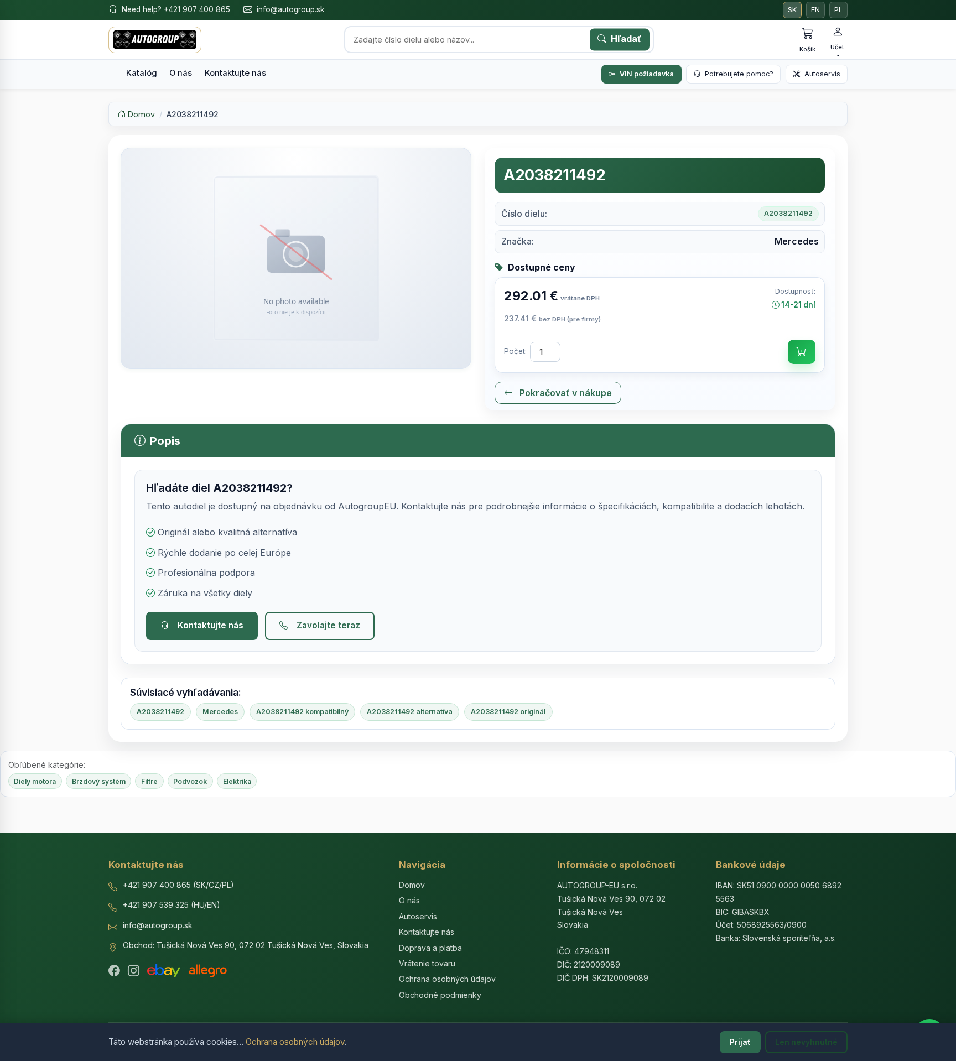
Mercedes (220, 712)
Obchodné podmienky (440, 995)
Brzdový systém (99, 781)
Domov (140, 114)
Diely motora (35, 781)
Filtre (149, 781)
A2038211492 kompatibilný (302, 712)
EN (815, 10)
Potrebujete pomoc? (739, 74)
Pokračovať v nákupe (564, 392)
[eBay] (163, 970)
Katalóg (141, 73)
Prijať (740, 1042)
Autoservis (822, 74)
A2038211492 (160, 712)
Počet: (515, 351)
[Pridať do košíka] (801, 352)
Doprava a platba (430, 948)
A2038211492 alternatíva (410, 712)
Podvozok (190, 781)
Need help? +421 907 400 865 (176, 9)
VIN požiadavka (647, 74)
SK (792, 10)
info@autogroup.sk (290, 9)
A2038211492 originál (508, 712)
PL (838, 10)
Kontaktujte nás (235, 73)
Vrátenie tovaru (427, 963)
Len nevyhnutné (806, 1042)
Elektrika (237, 781)
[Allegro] (207, 970)
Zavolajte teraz (328, 625)
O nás (180, 73)
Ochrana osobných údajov (295, 1042)
